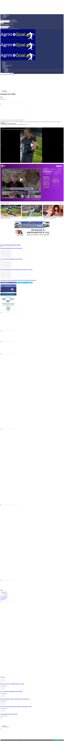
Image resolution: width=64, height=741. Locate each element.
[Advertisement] (32, 82)
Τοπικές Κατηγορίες (5, 66)
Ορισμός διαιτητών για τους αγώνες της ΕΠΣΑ (12, 245)
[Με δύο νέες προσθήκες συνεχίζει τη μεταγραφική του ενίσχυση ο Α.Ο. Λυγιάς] (5, 267)
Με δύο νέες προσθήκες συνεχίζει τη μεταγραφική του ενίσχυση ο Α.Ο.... (15, 698)
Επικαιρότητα (5, 74)
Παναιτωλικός (4, 62)
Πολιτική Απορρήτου (5, 15)
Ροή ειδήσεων (4, 16)
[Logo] (17, 49)
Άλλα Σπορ (6, 68)
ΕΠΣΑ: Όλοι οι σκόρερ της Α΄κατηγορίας (13, 244)
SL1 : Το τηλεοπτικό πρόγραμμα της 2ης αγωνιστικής (11, 259)
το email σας (12, 26)
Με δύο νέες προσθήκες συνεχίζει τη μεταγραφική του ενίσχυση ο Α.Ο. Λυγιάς (16, 269)
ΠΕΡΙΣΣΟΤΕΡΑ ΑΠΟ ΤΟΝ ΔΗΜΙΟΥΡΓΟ (15, 248)
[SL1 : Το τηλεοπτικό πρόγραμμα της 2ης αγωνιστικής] (2, 689)
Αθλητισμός (6, 69)
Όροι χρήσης (4, 14)
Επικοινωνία (4, 17)
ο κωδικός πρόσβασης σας (14, 21)
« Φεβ (1, 599)
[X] (5, 101)
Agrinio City (6, 71)
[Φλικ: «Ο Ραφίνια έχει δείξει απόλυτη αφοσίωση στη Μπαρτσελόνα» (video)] (2, 704)
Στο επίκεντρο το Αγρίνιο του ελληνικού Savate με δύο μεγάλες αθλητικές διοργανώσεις (18, 280)
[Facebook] (2, 101)
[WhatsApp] (12, 101)
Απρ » (4, 599)
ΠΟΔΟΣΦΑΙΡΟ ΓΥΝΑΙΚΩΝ (7, 65)
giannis (1, 97)
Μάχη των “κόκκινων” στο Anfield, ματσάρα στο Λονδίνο (12, 683)
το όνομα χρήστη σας (13, 20)
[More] (16, 101)
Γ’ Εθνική (4, 64)
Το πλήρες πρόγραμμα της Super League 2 (9, 714)
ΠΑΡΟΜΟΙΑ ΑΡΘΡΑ (4, 248)
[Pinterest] (9, 101)
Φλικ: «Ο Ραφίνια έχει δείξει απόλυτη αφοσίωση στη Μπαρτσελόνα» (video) (16, 706)
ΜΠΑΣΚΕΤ (6, 70)
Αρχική (3, 61)
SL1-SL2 (3, 63)
